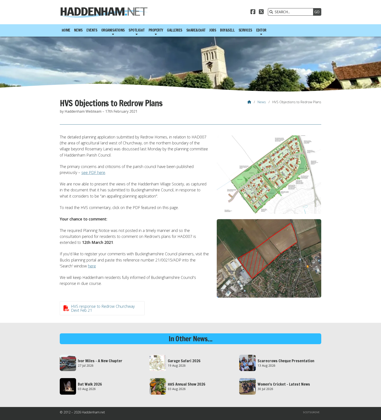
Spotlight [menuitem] (137, 30)
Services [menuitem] (245, 30)
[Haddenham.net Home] (104, 12)
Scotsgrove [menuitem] (311, 412)
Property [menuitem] (156, 30)
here (92, 266)
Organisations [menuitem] (113, 30)
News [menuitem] (78, 30)
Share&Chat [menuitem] (195, 30)
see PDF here (93, 172)
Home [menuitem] (66, 30)
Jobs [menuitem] (212, 30)
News (262, 102)
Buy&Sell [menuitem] (227, 30)
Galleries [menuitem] (174, 30)
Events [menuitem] (91, 30)
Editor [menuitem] (261, 30)
